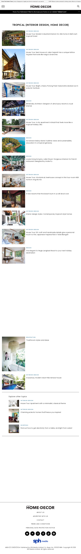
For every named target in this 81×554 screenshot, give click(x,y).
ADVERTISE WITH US (40, 516)
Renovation (31, 337)
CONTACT (40, 520)
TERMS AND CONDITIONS (40, 524)
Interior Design (32, 31)
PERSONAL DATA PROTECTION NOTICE (40, 527)
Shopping (24, 425)
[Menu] (3, 6)
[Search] (78, 6)
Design (28, 101)
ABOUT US (40, 512)
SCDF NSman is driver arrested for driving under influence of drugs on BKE (60, 1)
